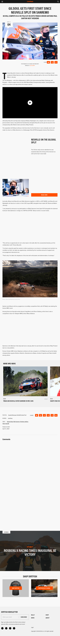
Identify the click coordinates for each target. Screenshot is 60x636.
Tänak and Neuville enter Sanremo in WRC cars (18, 401)
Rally (33, 615)
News (4, 399)
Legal (32, 627)
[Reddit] (52, 415)
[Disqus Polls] (30, 460)
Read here (44, 195)
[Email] (55, 415)
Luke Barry (32, 65)
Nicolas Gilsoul (10, 421)
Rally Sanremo (17, 421)
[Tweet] (52, 62)
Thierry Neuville (5, 423)
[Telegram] (48, 415)
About (47, 618)
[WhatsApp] (56, 62)
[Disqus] (30, 501)
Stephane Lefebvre (24, 421)
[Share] (48, 62)
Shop (47, 615)
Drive (32, 618)
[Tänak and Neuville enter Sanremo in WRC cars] (25, 381)
